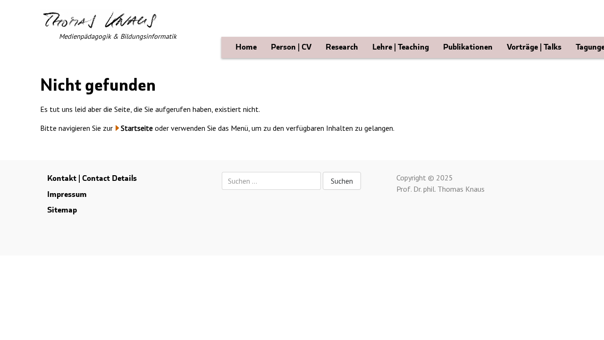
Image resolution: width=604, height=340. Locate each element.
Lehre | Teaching (400, 46)
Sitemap (62, 209)
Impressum (67, 194)
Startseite (137, 128)
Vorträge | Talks (534, 46)
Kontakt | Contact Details (92, 178)
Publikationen (468, 46)
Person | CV (291, 46)
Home (246, 46)
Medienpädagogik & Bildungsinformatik (117, 36)
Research (342, 46)
